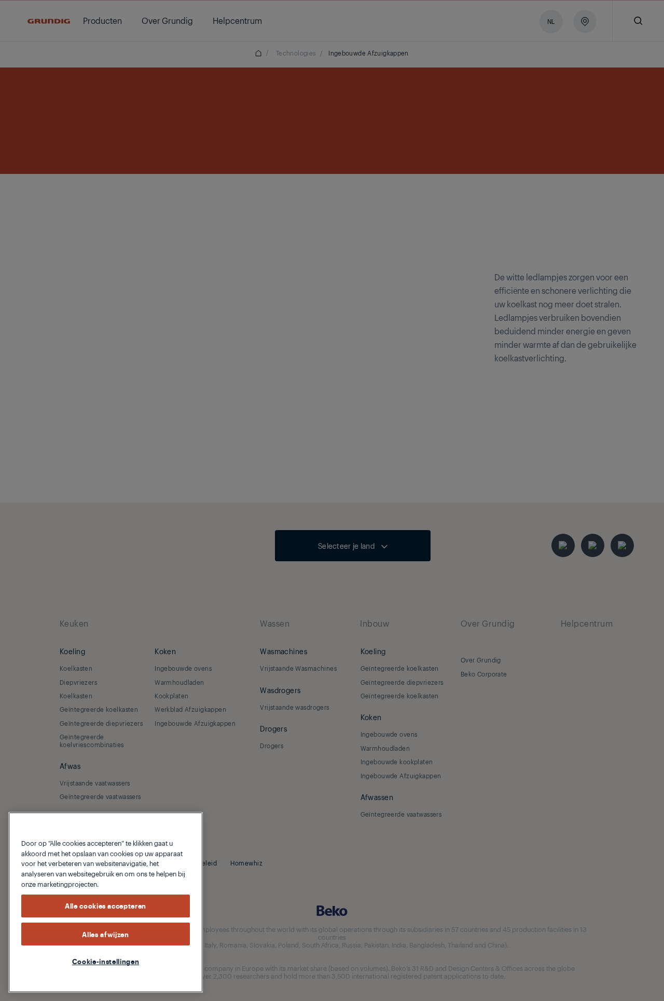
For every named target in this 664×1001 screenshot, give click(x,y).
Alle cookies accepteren (105, 905)
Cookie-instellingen (105, 961)
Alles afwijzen (105, 933)
